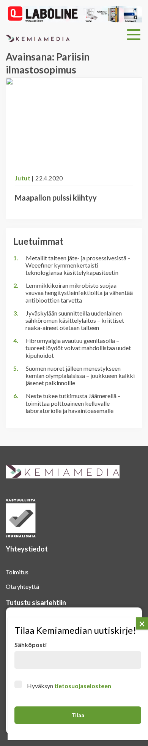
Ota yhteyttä (22, 586)
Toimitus (17, 571)
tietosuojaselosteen (82, 685)
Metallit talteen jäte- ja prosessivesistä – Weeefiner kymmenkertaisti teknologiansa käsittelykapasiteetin (78, 265)
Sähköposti (30, 644)
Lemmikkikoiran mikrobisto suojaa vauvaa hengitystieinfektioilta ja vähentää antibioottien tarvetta (79, 292)
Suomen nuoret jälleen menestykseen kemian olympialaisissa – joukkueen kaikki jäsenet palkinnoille (80, 375)
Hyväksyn (69, 685)
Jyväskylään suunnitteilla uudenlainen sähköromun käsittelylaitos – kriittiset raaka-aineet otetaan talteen (74, 320)
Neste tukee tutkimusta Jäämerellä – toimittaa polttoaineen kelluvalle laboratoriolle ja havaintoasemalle (73, 403)
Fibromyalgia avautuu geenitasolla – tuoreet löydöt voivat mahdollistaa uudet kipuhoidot (78, 348)
